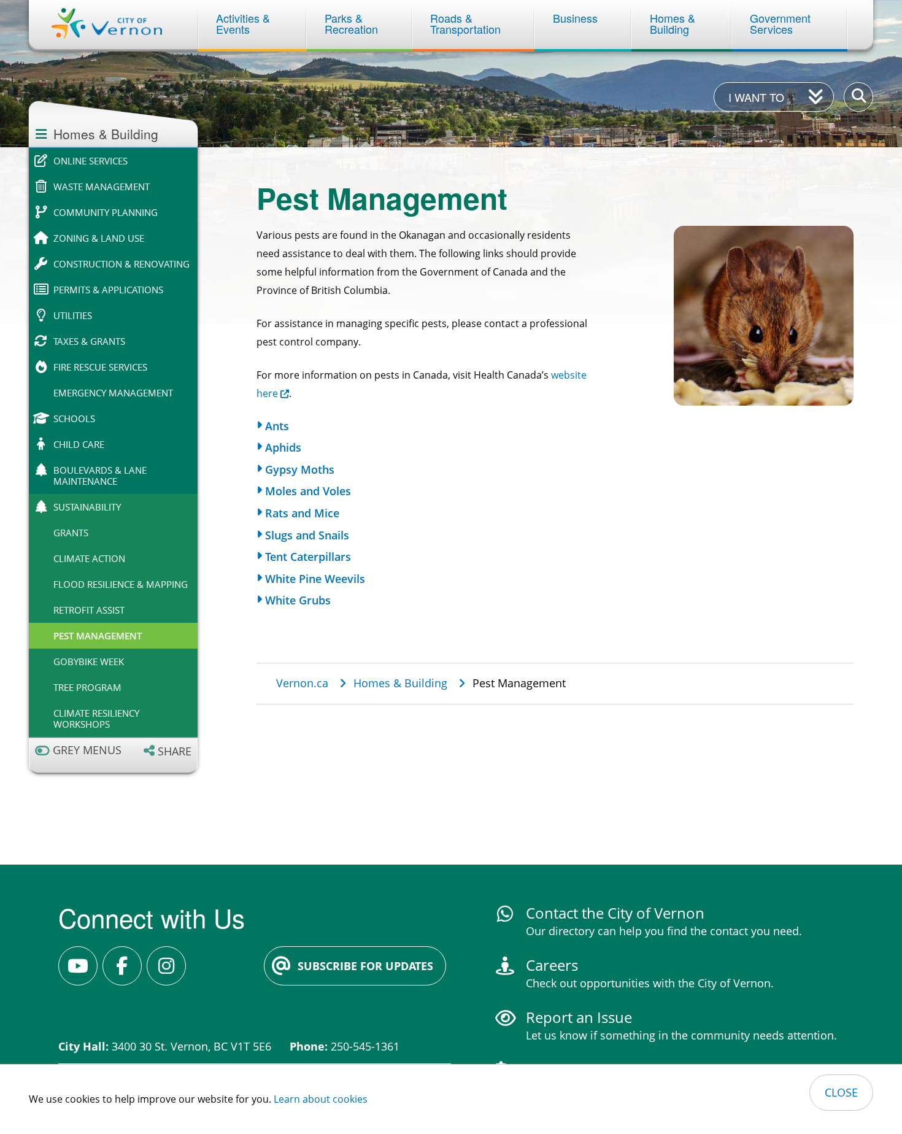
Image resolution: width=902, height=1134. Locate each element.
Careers (552, 965)
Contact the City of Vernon (615, 913)
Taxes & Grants (89, 341)
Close (841, 1092)
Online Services (90, 161)
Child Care (78, 444)
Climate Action (89, 558)
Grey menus (87, 750)
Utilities (72, 315)
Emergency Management (113, 393)
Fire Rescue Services (100, 367)
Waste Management (101, 186)
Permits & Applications (108, 290)
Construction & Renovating (121, 264)
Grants (70, 532)
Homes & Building (674, 23)
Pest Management (97, 636)
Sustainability (87, 507)
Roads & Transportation (465, 23)
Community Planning (105, 212)
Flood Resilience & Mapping (120, 584)
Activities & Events (244, 23)
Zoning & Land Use (98, 238)
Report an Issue (579, 1017)
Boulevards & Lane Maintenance (100, 475)
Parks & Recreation (351, 23)
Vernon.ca (302, 683)
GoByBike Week (88, 661)
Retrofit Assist (89, 610)
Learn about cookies (321, 1099)
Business (575, 18)
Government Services (782, 23)
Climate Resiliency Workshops (96, 718)
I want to (756, 97)
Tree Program (87, 687)
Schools (74, 418)
